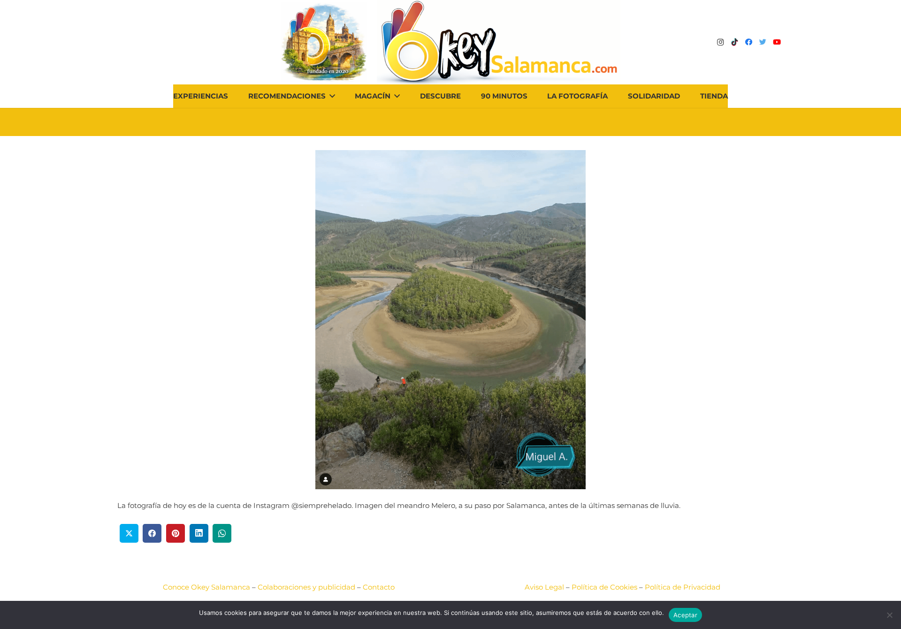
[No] (889, 615)
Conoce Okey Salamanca (206, 587)
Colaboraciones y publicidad (306, 587)
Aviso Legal (544, 587)
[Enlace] (498, 42)
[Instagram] (720, 42)
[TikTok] (734, 42)
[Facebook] (748, 42)
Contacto (379, 587)
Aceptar (685, 615)
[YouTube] (777, 42)
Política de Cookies (604, 587)
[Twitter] (763, 42)
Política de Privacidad (682, 587)
